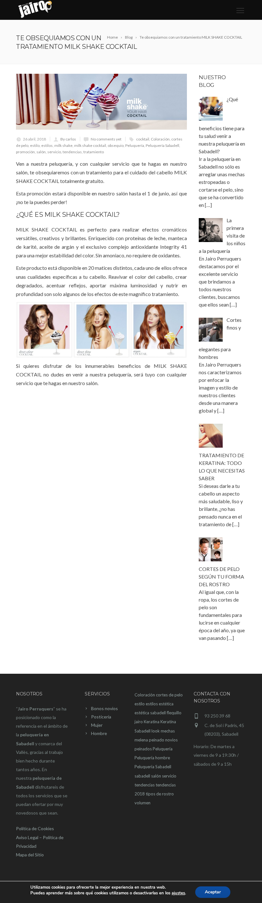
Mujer (97, 725)
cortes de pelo (169, 694)
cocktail (142, 139)
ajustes (178, 893)
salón (41, 151)
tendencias (72, 151)
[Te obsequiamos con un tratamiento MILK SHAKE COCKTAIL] (101, 102)
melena (141, 739)
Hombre (99, 733)
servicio (54, 151)
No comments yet (106, 139)
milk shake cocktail (90, 145)
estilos (47, 145)
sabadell (142, 775)
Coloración (160, 139)
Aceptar (213, 892)
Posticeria (101, 716)
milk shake (63, 145)
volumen (142, 802)
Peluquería (134, 145)
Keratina (151, 721)
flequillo (174, 712)
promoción (25, 151)
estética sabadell (150, 712)
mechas (168, 730)
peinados (143, 748)
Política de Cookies (35, 828)
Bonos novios (104, 708)
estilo (35, 145)
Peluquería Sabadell (162, 145)
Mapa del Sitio (30, 854)
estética (166, 703)
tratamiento (93, 151)
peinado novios (163, 739)
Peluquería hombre (152, 757)
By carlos (68, 139)
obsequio (116, 145)
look (155, 730)
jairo (139, 721)
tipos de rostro (160, 793)
